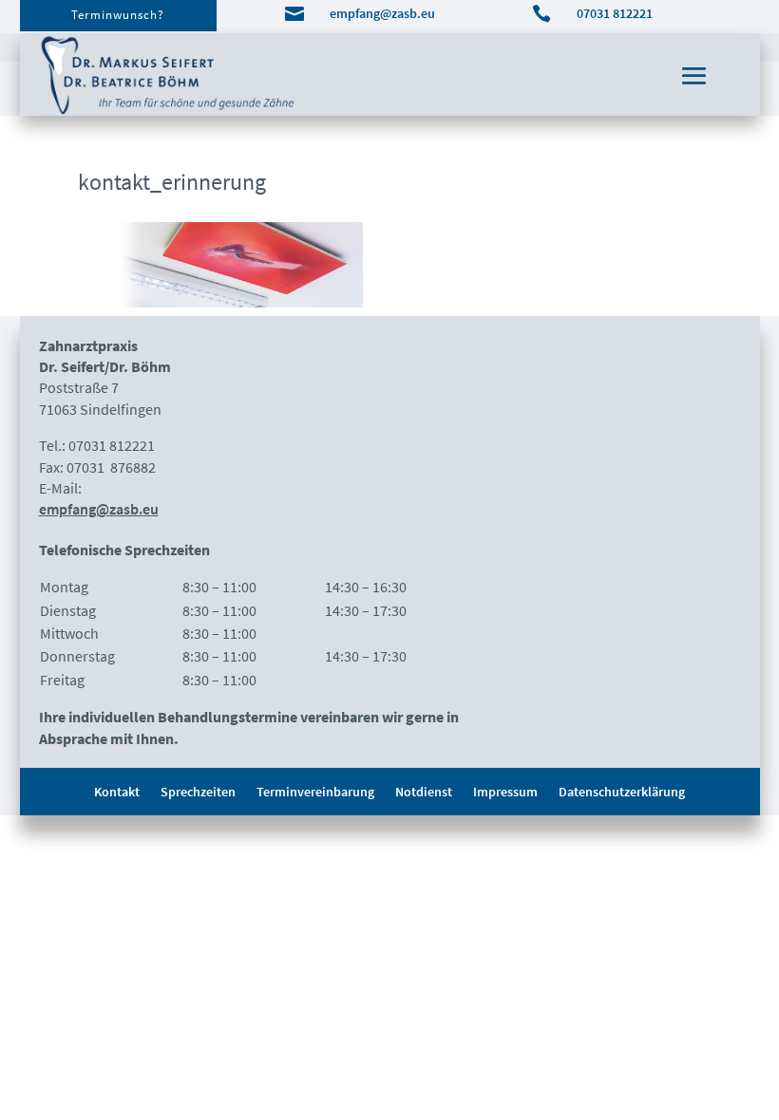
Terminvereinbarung (315, 792)
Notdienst (423, 792)
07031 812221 (615, 13)
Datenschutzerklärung (622, 792)
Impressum (505, 792)
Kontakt (117, 792)
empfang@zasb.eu (382, 13)
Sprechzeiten (198, 792)
